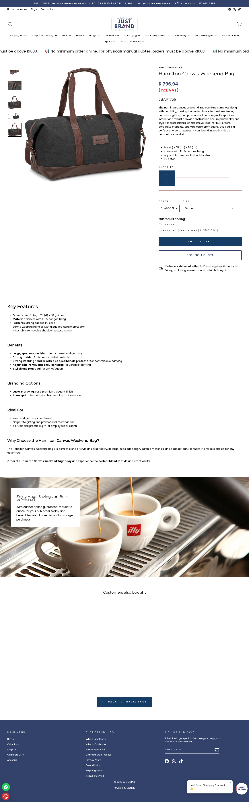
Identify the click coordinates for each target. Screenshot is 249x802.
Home (10, 9)
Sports (108, 41)
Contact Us (46, 9)
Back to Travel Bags (127, 701)
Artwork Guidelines (96, 744)
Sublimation (229, 35)
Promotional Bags (86, 35)
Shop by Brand (18, 35)
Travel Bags (173, 67)
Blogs (34, 9)
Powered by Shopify (124, 787)
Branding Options (96, 749)
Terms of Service (95, 775)
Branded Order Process (98, 754)
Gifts (65, 35)
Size (186, 201)
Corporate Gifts (15, 754)
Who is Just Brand (96, 739)
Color (164, 201)
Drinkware (110, 35)
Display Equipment (156, 35)
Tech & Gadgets (204, 35)
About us (22, 9)
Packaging (130, 35)
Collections (13, 744)
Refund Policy (93, 765)
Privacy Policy (93, 760)
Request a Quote (200, 255)
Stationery (181, 35)
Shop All (11, 749)
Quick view (35, 654)
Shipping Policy (94, 770)
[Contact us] (6, 787)
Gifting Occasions (131, 41)
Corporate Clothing (43, 35)
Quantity (166, 167)
